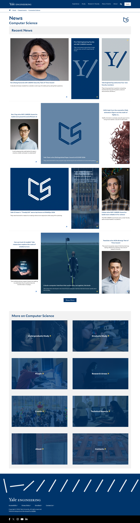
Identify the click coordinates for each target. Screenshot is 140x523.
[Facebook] (9, 519)
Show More (70, 300)
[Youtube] (22, 519)
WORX (33, 511)
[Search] (121, 4)
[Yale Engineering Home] (21, 4)
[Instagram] (18, 519)
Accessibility (13, 505)
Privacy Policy (26, 505)
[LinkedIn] (26, 519)
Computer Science (34, 10)
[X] (13, 519)
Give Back (38, 505)
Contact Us (50, 505)
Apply (128, 4)
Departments (22, 10)
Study (14, 10)
